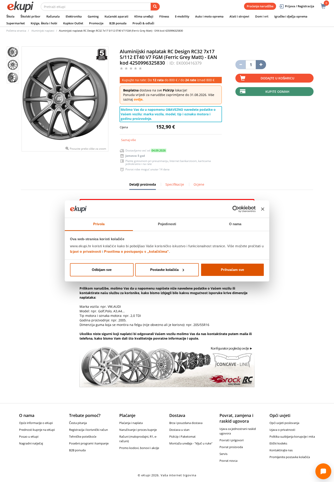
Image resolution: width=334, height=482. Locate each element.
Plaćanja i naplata (131, 423)
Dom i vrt (261, 16)
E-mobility (182, 16)
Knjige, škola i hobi (44, 23)
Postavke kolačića (164, 270)
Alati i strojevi (239, 16)
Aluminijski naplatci (42, 30)
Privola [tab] (99, 224)
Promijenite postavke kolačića (289, 457)
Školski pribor (30, 16)
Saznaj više (128, 140)
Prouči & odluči (143, 23)
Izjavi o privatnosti (85, 251)
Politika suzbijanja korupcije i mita (292, 436)
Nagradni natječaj (31, 443)
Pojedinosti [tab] (167, 224)
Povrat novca (228, 461)
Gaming (93, 16)
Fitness (164, 16)
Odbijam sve (102, 270)
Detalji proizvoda (142, 186)
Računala (53, 16)
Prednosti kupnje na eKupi (37, 430)
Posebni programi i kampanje (89, 443)
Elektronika (74, 16)
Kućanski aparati (116, 16)
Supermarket (15, 23)
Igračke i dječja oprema (290, 16)
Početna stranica (16, 30)
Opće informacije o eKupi (36, 423)
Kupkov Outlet (73, 23)
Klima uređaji (143, 16)
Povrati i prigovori (231, 440)
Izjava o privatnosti (282, 430)
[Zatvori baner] (262, 209)
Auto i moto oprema (209, 16)
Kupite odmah (277, 91)
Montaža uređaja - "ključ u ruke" (190, 443)
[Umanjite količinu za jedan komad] (240, 64)
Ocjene (199, 184)
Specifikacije (174, 184)
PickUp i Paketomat (182, 436)
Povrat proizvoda (231, 447)
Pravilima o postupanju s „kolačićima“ (136, 251)
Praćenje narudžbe (260, 6)
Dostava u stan (179, 430)
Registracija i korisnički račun (88, 430)
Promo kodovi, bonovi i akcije (139, 448)
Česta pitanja (78, 423)
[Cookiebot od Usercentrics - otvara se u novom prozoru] (236, 209)
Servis (223, 454)
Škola (10, 16)
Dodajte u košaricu (277, 78)
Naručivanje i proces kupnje (138, 430)
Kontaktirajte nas (281, 450)
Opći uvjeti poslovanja (284, 423)
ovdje (138, 99)
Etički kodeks (278, 443)
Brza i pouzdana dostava (185, 423)
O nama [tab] (235, 224)
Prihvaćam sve (232, 270)
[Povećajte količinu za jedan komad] (261, 64)
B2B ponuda (118, 23)
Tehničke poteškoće (82, 436)
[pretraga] (155, 6)
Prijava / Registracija (299, 6)
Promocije (96, 23)
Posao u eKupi (28, 436)
